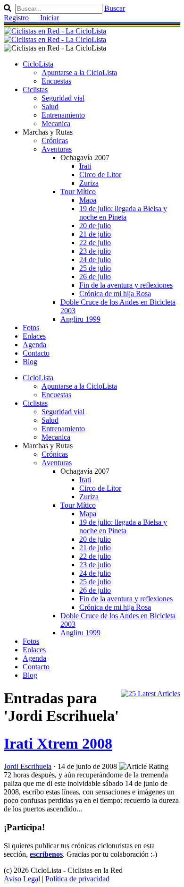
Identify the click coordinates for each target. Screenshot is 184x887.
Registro (16, 18)
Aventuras (57, 149)
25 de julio (95, 268)
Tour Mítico (78, 192)
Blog (30, 362)
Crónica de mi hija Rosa (115, 294)
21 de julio (95, 234)
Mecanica (56, 123)
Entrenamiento (63, 115)
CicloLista (38, 64)
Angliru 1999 (80, 319)
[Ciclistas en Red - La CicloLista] (55, 35)
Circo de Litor (100, 175)
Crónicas (55, 140)
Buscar (114, 8)
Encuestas (56, 81)
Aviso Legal (22, 879)
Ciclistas (35, 89)
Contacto (36, 353)
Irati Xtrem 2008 (58, 743)
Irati (85, 166)
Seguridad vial (63, 98)
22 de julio (95, 243)
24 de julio (95, 260)
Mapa (87, 200)
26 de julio (95, 277)
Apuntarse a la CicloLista (79, 72)
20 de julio (95, 226)
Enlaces (34, 336)
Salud (50, 106)
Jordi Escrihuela (27, 766)
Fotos (31, 328)
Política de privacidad (77, 879)
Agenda (34, 345)
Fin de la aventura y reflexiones (126, 285)
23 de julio (95, 251)
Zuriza (89, 183)
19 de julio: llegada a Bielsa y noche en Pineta (123, 213)
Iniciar (49, 18)
